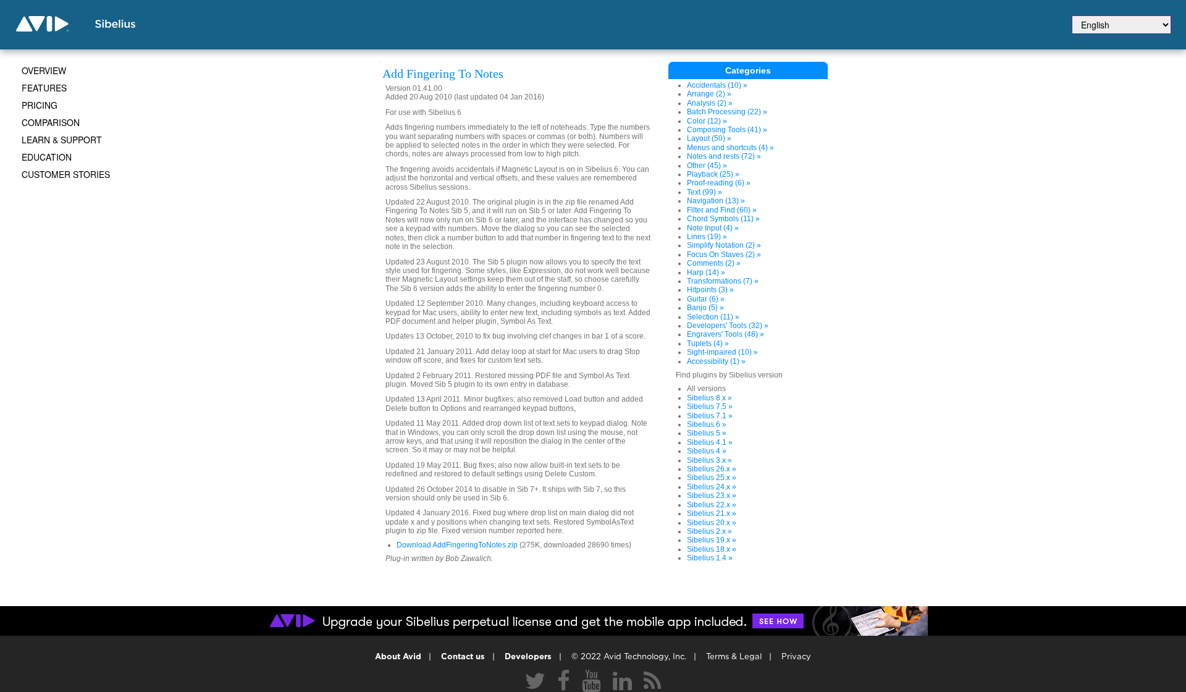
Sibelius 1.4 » (710, 558)
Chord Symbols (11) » (723, 218)
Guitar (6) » (706, 299)
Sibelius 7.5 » (710, 406)
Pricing (39, 105)
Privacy (796, 657)
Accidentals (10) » (717, 85)
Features (44, 88)
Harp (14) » (706, 272)
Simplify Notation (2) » (724, 245)
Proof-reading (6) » (719, 183)
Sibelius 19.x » (711, 540)
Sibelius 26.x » (711, 469)
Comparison (51, 122)
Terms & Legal (734, 657)
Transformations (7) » (723, 281)
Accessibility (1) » (716, 361)
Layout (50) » (709, 138)
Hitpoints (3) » (710, 289)
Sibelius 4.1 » (710, 442)
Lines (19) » (707, 236)
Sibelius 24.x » (711, 487)
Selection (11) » (713, 317)
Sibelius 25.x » (711, 477)
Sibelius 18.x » (711, 549)
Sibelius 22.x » (711, 504)
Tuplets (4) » (708, 343)
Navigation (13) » (716, 200)
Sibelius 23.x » (711, 495)
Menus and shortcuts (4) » (730, 147)
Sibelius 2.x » (709, 531)
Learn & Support (62, 139)
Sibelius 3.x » (709, 460)
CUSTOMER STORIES (66, 174)
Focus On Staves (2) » (724, 254)
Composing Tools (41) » (727, 129)
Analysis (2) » (710, 103)
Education (47, 157)
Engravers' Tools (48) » (725, 334)
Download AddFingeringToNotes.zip (457, 545)
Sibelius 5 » (706, 433)
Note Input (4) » (713, 228)
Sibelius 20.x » (711, 522)
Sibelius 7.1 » (710, 415)
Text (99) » (704, 192)
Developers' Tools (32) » (727, 325)
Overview (44, 70)
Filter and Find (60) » (722, 210)
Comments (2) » (714, 263)
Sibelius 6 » (706, 424)
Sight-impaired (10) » (722, 352)
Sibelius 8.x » (709, 398)
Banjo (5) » (705, 307)
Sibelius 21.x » (711, 513)
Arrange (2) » (709, 94)
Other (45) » (707, 165)
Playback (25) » (713, 174)
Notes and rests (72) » (724, 156)
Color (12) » (707, 121)
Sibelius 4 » (706, 451)
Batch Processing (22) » (727, 112)
